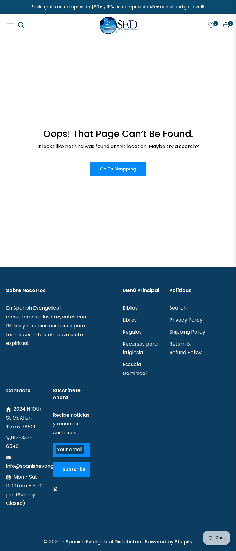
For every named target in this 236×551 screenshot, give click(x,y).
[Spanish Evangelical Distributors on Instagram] (57, 488)
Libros (130, 319)
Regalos (132, 331)
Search (178, 307)
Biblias (130, 307)
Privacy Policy (186, 319)
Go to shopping (118, 169)
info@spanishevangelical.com (42, 466)
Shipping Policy (187, 331)
